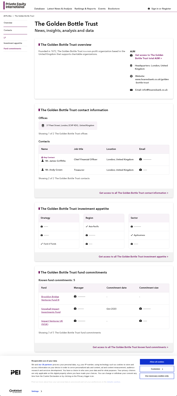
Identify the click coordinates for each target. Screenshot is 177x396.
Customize (155, 369)
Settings (35, 391)
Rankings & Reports (85, 9)
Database (39, 9)
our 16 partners (45, 365)
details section (113, 382)
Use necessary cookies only (157, 376)
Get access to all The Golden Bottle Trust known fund (130, 347)
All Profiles (7, 16)
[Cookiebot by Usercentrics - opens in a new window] (15, 391)
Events (102, 9)
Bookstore (114, 9)
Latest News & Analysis (59, 9)
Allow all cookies (157, 362)
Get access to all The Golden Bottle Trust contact (133, 193)
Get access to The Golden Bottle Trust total (149, 57)
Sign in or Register (161, 9)
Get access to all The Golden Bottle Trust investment (133, 257)
